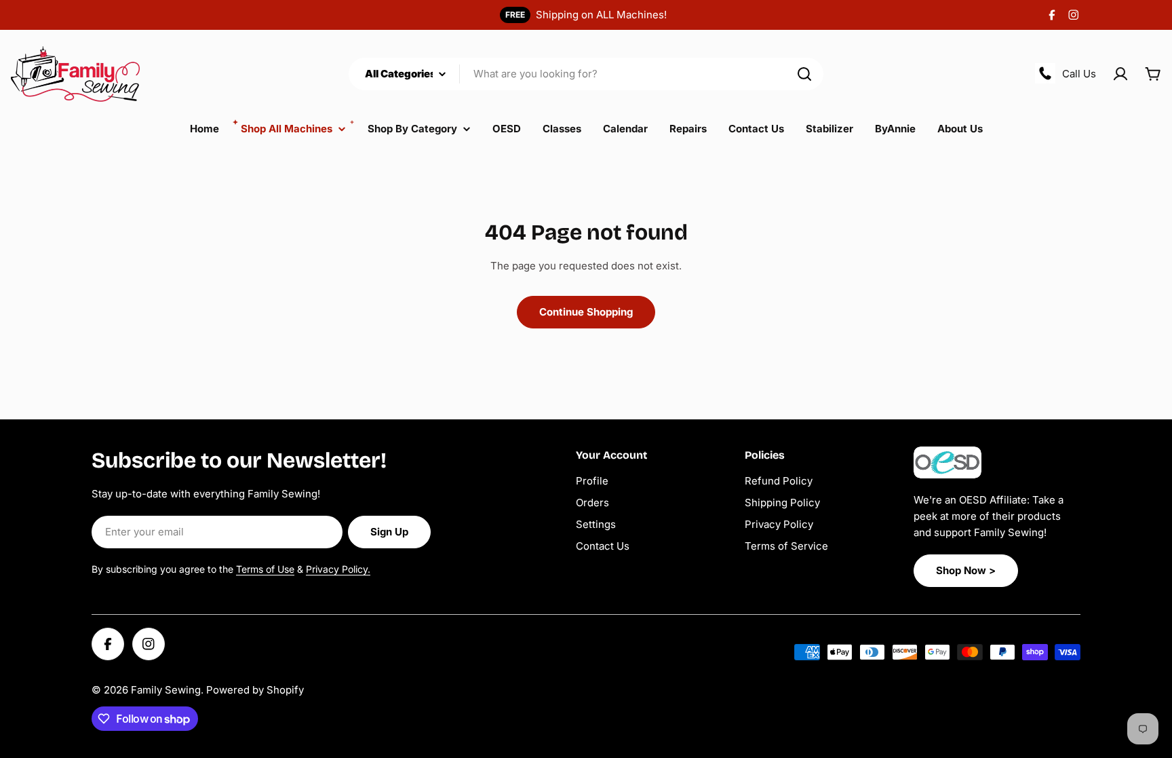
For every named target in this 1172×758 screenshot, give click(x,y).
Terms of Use (265, 569)
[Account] (1120, 74)
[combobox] (586, 74)
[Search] (804, 74)
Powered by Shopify (255, 689)
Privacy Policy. (338, 569)
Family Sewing (166, 689)
